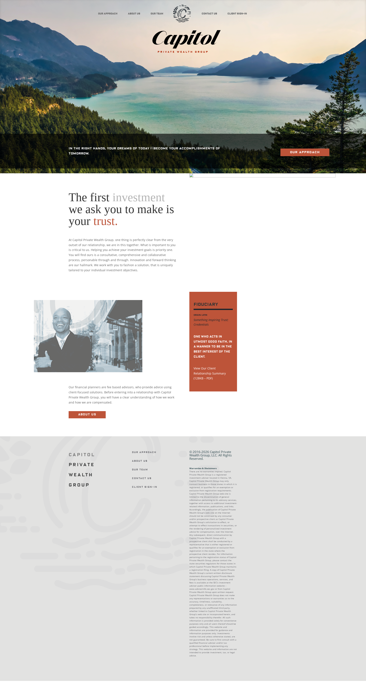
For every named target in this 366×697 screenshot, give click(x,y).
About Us (134, 13)
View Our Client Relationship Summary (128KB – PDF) (210, 373)
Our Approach (108, 13)
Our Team (157, 13)
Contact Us (209, 13)
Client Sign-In (237, 13)
